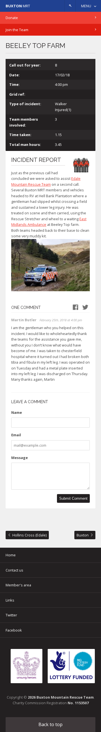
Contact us (14, 570)
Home (11, 554)
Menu (86, 5)
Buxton (83, 535)
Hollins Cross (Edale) (29, 535)
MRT (18, 5)
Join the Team (17, 29)
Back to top (50, 724)
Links (10, 600)
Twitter (11, 615)
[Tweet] (85, 307)
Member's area (18, 585)
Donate (12, 17)
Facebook (14, 630)
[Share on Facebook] (75, 307)
